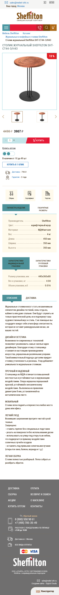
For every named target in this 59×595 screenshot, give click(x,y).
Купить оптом (9, 148)
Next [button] (55, 116)
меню (51, 3)
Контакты (36, 506)
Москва (21, 6)
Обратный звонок (30, 516)
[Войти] (45, 2)
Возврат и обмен (41, 494)
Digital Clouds (51, 583)
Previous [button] (3, 116)
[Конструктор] (45, 591)
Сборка (12, 494)
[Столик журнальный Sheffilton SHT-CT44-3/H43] (29, 79)
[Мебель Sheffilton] (29, 16)
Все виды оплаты (23, 545)
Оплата (35, 488)
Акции (12, 500)
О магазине (37, 500)
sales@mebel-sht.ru (19, 2)
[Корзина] (53, 27)
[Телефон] (39, 27)
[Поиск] (46, 27)
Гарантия (15, 177)
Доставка (16, 172)
